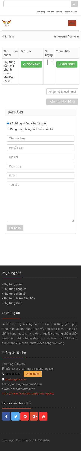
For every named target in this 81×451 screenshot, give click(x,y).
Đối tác (50, 11)
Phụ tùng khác (12, 303)
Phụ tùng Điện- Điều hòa (19, 298)
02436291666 (71, 11)
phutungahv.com (15, 379)
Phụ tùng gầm (12, 284)
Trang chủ (61, 36)
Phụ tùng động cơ (14, 289)
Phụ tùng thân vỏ (14, 293)
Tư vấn (59, 11)
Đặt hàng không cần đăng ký (28, 123)
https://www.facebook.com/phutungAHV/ (28, 393)
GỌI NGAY (33, 64)
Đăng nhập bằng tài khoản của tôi (31, 129)
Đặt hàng (41, 11)
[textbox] (37, 4)
